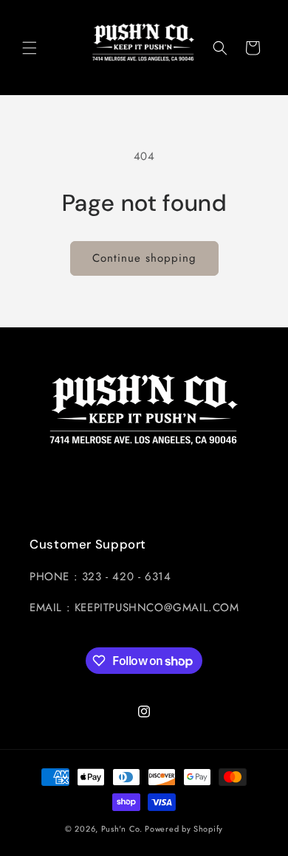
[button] (29, 48)
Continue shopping (144, 258)
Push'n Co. (122, 829)
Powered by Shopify (184, 829)
